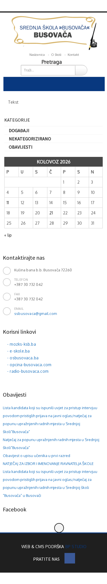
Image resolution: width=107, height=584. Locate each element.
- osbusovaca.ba (23, 357)
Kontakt (73, 55)
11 (8, 202)
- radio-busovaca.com (28, 371)
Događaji (19, 130)
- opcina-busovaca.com (29, 364)
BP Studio (76, 546)
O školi (56, 55)
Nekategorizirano (30, 139)
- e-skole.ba (18, 351)
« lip (8, 235)
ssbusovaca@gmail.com (35, 313)
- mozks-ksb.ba (21, 344)
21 (51, 212)
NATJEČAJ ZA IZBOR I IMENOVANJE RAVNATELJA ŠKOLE (48, 463)
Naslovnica (37, 55)
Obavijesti (21, 147)
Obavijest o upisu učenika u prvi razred (36, 455)
